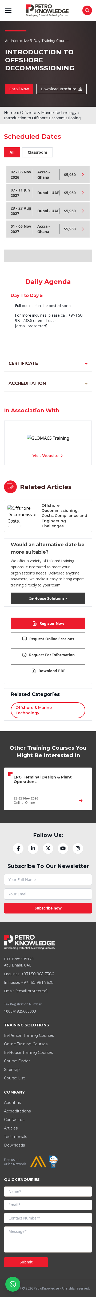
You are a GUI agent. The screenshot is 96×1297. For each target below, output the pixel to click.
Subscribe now (48, 908)
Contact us (14, 1119)
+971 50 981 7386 (37, 974)
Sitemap (12, 1069)
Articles (11, 1128)
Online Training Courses (25, 1044)
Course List (14, 1078)
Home (10, 112)
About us (12, 1102)
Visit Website (45, 455)
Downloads (14, 1145)
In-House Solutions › (48, 598)
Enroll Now (19, 88)
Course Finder (17, 1061)
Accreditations (17, 1111)
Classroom (37, 152)
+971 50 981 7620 (37, 982)
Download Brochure (58, 88)
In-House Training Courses (28, 1052)
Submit (26, 1262)
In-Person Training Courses (29, 1035)
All (12, 152)
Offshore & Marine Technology (48, 112)
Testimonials (15, 1136)
